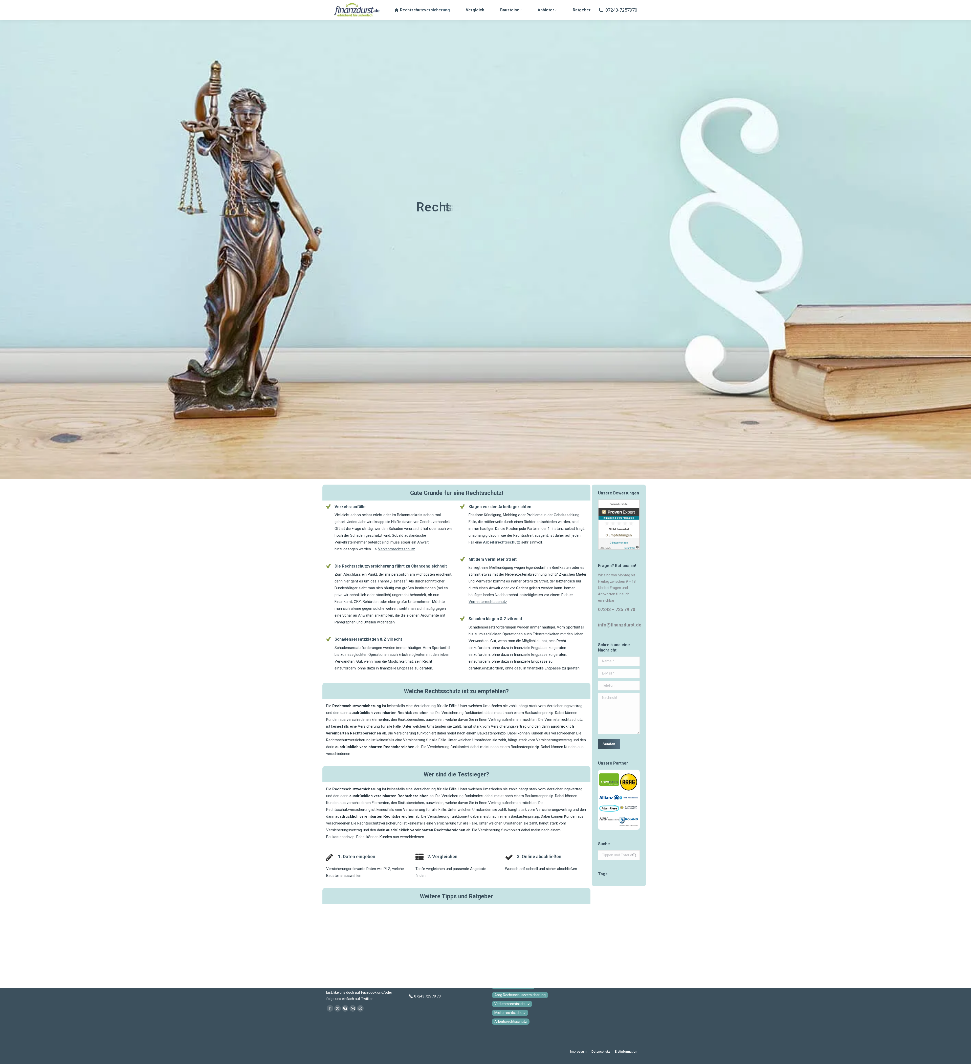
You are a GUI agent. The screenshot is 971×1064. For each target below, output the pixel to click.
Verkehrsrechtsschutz (396, 549)
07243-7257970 (621, 10)
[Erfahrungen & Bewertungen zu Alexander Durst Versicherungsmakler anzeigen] (619, 548)
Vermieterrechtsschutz (488, 601)
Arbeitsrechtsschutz (501, 542)
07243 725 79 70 (427, 996)
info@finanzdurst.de (619, 624)
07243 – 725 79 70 (616, 609)
